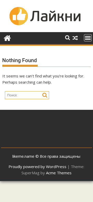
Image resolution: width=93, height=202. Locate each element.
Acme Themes (59, 172)
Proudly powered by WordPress (37, 166)
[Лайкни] (7, 37)
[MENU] (88, 37)
